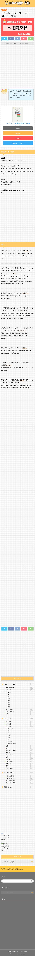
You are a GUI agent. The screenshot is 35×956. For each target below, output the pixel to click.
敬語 (19, 757)
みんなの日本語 (19, 778)
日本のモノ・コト (18, 684)
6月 (9, 705)
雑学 (19, 714)
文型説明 (4, 9)
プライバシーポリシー (13, 951)
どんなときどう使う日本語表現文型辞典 (18, 123)
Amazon (18, 133)
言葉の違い (19, 768)
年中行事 (19, 689)
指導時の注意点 (19, 780)
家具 (9, 737)
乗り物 (10, 731)
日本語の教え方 (18, 772)
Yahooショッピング (18, 143)
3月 (9, 698)
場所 (9, 735)
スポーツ (10, 728)
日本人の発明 (19, 712)
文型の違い (19, 761)
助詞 (19, 746)
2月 (9, 696)
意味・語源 (19, 755)
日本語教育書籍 (19, 782)
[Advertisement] (17, 68)
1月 (9, 694)
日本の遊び (19, 709)
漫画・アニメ (18, 787)
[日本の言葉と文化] (17, 4)
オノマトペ (19, 721)
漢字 (19, 766)
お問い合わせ (24, 951)
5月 (9, 702)
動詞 (19, 748)
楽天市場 (17, 138)
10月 (9, 692)
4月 (9, 700)
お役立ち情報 (19, 776)
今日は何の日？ (19, 687)
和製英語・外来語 (19, 750)
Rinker (20, 125)
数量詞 (19, 759)
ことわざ (19, 724)
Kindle (18, 128)
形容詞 (19, 752)
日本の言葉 (18, 718)
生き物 (10, 741)
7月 (9, 707)
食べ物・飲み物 (12, 743)
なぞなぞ (19, 726)
